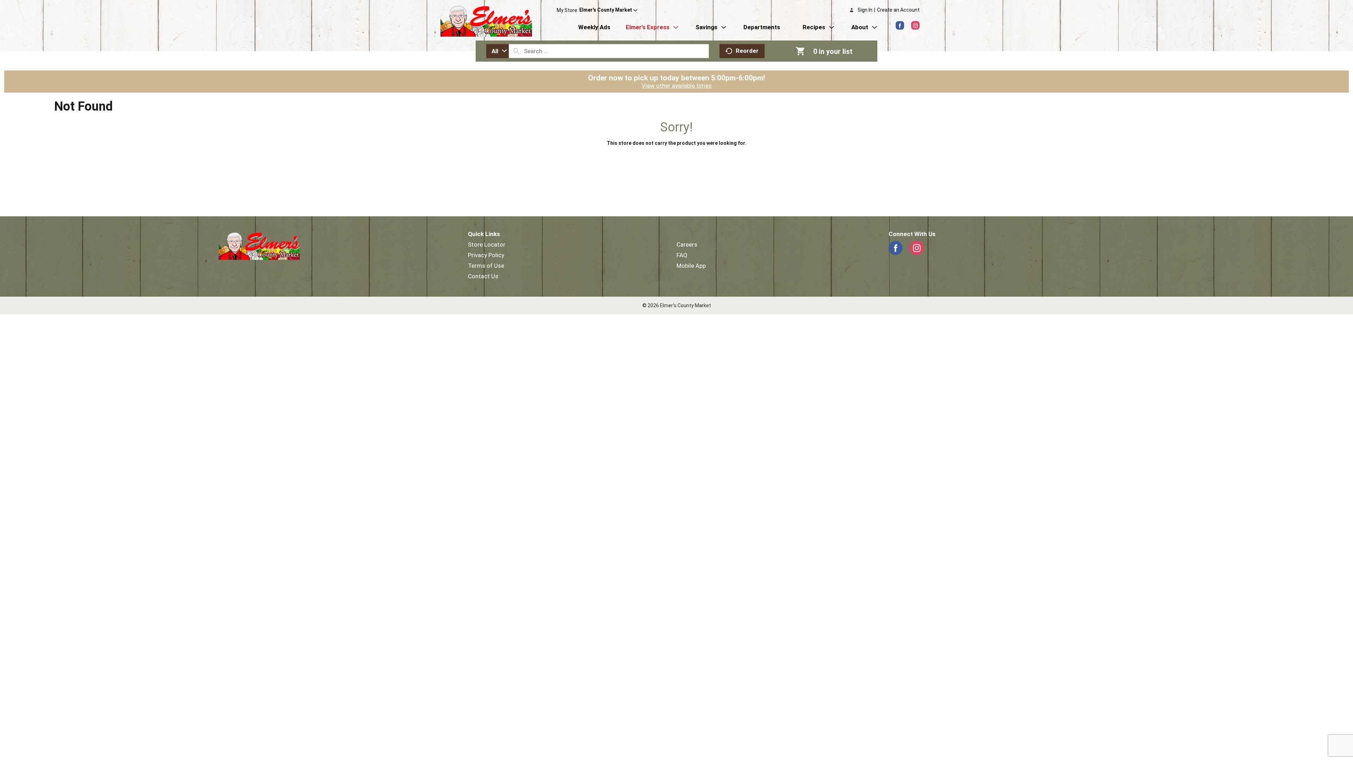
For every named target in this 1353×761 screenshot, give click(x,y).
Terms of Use (486, 265)
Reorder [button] (747, 50)
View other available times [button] (677, 85)
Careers (686, 244)
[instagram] (915, 25)
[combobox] (497, 51)
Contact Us (483, 276)
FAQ (681, 255)
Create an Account (898, 10)
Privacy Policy (486, 255)
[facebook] (900, 25)
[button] (608, 10)
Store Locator (486, 244)
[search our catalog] (516, 51)
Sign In (865, 10)
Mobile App (691, 265)
